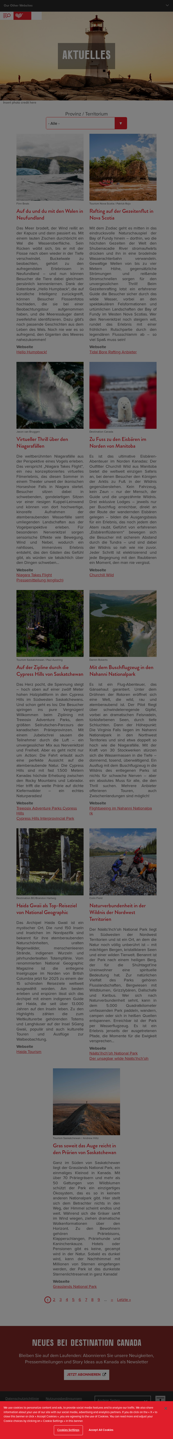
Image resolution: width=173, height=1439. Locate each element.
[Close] (166, 1408)
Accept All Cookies (101, 1430)
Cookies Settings (68, 1430)
